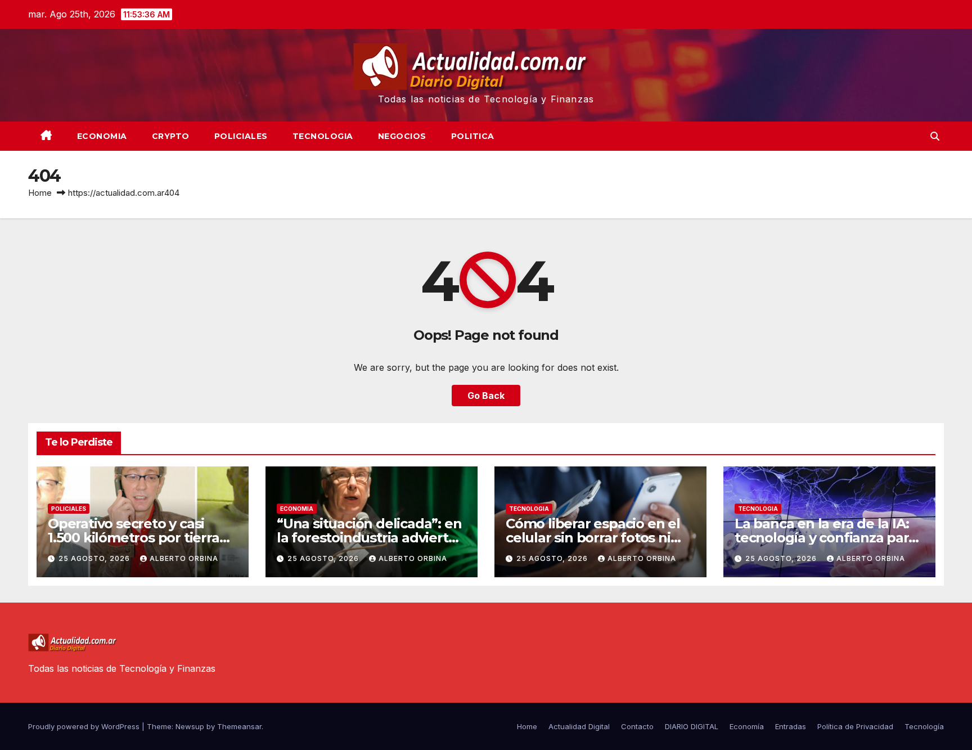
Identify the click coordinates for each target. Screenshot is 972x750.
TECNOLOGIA (322, 136)
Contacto (637, 726)
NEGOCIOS (402, 136)
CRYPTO (171, 136)
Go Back (486, 395)
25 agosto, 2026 (95, 558)
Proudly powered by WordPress (85, 726)
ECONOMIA (102, 136)
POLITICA (472, 136)
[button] (934, 136)
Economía (747, 726)
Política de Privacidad (855, 726)
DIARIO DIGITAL (691, 726)
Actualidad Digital (579, 726)
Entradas (790, 726)
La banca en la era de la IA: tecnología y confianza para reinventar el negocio (825, 537)
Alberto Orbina (184, 558)
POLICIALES (241, 136)
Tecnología (924, 726)
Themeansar (239, 726)
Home (40, 192)
